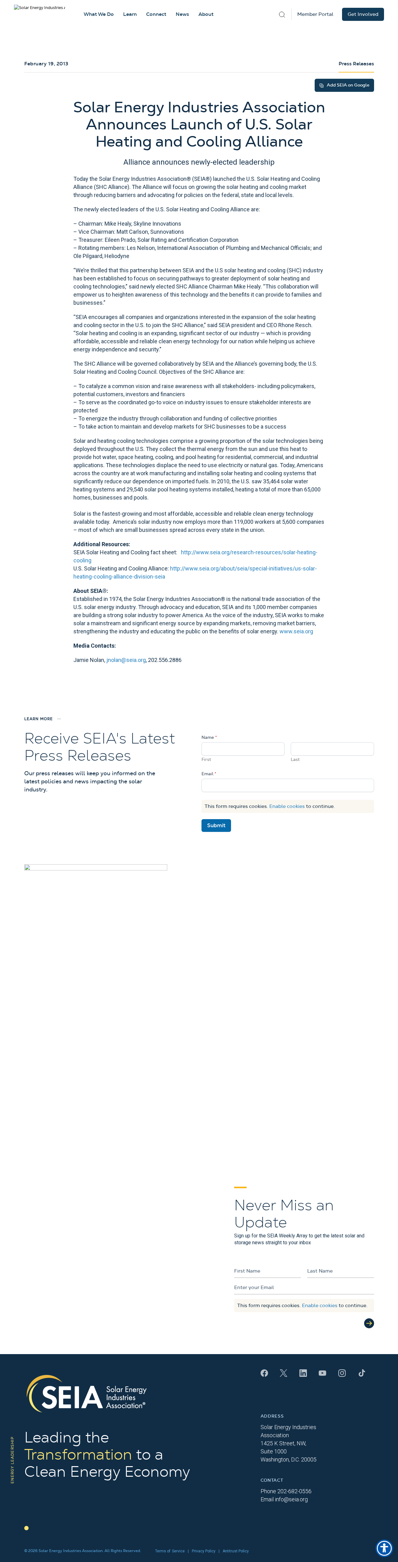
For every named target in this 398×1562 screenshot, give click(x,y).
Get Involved (363, 14)
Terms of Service (170, 1551)
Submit (216, 825)
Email (208, 774)
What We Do (99, 14)
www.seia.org (296, 631)
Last (295, 760)
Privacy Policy (203, 1551)
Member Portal (315, 14)
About (206, 14)
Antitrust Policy (236, 1551)
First (206, 760)
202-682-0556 (294, 1491)
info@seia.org (291, 1499)
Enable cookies (287, 806)
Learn (130, 14)
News (182, 14)
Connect (156, 14)
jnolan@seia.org (126, 660)
